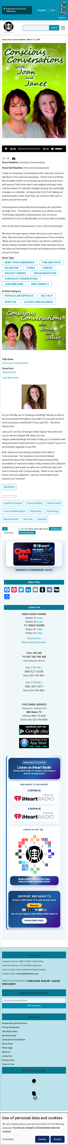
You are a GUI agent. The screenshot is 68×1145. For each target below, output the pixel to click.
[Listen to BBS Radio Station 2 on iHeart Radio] (34, 815)
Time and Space (51, 262)
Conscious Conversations (21, 278)
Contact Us (7, 1056)
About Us (6, 1052)
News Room (7, 1044)
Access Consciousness (38, 302)
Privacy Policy (8, 1060)
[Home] (8, 27)
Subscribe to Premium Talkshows (16, 10)
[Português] (64, 9)
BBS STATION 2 (34, 682)
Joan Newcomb (14, 284)
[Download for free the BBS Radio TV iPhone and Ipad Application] (34, 742)
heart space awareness (19, 262)
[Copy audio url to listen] (8, 158)
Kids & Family (54, 503)
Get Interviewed (9, 1035)
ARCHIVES (9, 487)
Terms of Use (8, 1064)
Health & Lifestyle (13, 503)
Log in (52, 10)
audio (40, 618)
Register (42, 10)
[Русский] (61, 13)
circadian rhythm (45, 273)
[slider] (29, 149)
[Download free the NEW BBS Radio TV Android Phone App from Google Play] (34, 729)
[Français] (61, 5)
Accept (57, 1139)
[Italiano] (61, 9)
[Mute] (52, 148)
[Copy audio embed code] (4, 158)
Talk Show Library (9, 1031)
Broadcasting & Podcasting (14, 1023)
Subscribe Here (34, 920)
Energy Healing (34, 503)
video (40, 629)
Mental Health (11, 519)
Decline (42, 1139)
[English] (61, 2)
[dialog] (34, 1129)
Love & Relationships (14, 511)
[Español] (64, 13)
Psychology (52, 511)
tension (47, 268)
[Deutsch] (64, 5)
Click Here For (34, 638)
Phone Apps (7, 1048)
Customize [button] (8, 1139)
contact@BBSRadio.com (27, 974)
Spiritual (11, 302)
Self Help (47, 295)
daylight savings (15, 273)
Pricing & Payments (11, 1027)
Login (21, 529)
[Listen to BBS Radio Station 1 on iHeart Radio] (34, 797)
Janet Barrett (40, 284)
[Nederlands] (64, 2)
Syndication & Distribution (13, 1040)
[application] (34, 149)
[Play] (6, 148)
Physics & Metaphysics (19, 295)
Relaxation (12, 268)
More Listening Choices (34, 642)
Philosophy (36, 511)
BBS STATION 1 (34, 667)
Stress (30, 268)
